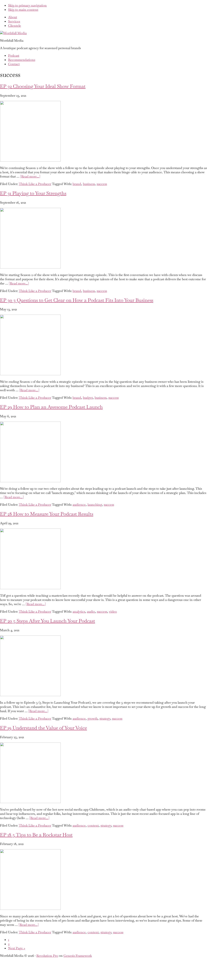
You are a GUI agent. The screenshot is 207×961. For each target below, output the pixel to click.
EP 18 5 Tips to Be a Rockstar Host (36, 835)
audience (79, 504)
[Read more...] (30, 176)
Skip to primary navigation (27, 5)
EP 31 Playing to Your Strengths (33, 193)
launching (95, 504)
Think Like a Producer (35, 184)
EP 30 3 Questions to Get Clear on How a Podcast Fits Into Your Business (76, 300)
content (93, 825)
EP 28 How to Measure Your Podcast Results (46, 514)
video (113, 611)
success (102, 184)
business (89, 184)
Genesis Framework (77, 956)
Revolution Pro (47, 956)
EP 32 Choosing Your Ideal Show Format (43, 86)
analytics (79, 611)
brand (77, 184)
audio (91, 611)
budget (88, 397)
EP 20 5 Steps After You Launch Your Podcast (47, 621)
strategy (104, 718)
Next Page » (16, 948)
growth (93, 718)
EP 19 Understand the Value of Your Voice (43, 728)
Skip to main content (23, 9)
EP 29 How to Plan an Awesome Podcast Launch (51, 407)
